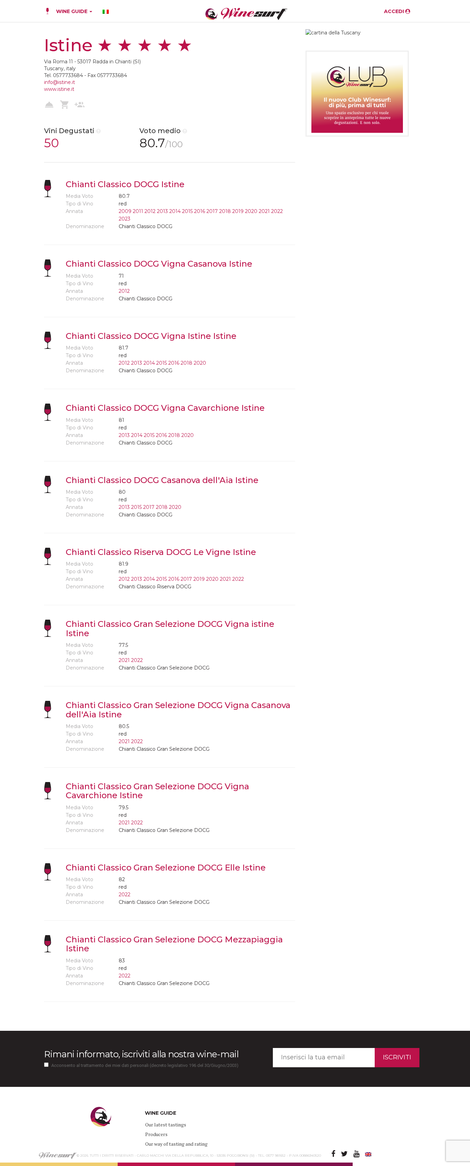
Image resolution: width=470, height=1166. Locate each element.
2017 (212, 211)
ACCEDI (394, 11)
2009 (125, 211)
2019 (238, 211)
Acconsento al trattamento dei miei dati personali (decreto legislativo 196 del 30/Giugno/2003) (144, 1065)
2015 (187, 211)
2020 (251, 211)
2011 (138, 211)
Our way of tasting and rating (176, 1144)
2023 (124, 219)
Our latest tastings (165, 1124)
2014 (175, 211)
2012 (150, 211)
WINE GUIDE (72, 11)
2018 (225, 211)
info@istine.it (59, 82)
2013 (162, 211)
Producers (156, 1134)
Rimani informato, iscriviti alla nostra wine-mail (141, 1054)
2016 (199, 211)
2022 (277, 211)
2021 (264, 211)
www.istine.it (59, 89)
